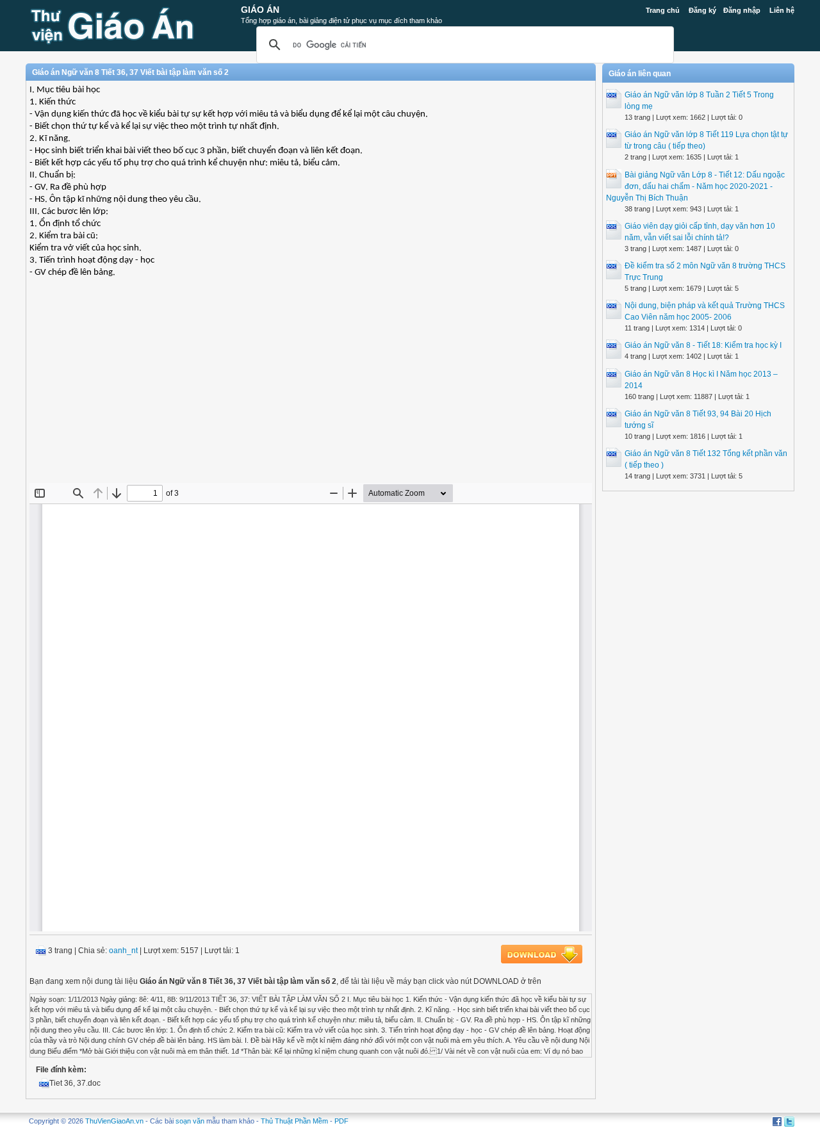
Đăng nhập (741, 10)
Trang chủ (663, 10)
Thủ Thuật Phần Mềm (294, 1121)
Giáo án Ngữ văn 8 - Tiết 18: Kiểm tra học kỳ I (703, 345)
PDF (341, 1121)
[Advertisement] (310, 390)
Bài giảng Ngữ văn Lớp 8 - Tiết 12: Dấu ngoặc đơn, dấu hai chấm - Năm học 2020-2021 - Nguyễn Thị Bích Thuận (695, 186)
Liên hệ (781, 10)
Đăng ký (702, 10)
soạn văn (190, 1121)
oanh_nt (123, 950)
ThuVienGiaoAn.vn (114, 1121)
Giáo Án (260, 9)
